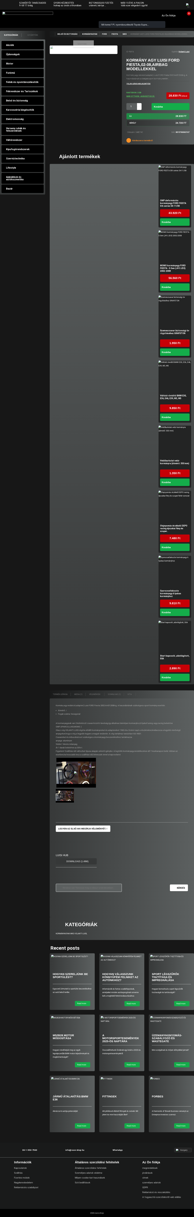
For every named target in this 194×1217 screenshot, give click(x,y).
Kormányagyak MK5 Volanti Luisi (71, 934)
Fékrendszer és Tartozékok (22, 91)
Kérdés (181, 888)
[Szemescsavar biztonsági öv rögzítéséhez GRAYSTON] (175, 312)
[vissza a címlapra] (52, 34)
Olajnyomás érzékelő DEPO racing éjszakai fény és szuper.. (173, 528)
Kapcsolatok (20, 1168)
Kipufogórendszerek (18, 149)
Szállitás (18, 1173)
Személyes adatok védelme (88, 1173)
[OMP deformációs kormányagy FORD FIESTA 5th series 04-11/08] (175, 181)
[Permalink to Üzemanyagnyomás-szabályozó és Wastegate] (171, 1019)
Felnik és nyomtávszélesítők (22, 82)
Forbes (157, 1096)
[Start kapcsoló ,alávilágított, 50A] (175, 637)
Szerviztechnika (15, 158)
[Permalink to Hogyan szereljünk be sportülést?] (72, 956)
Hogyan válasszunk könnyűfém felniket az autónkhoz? (120, 977)
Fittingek (109, 1096)
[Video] (76, 773)
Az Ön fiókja (169, 15)
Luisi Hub (62, 855)
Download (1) (114, 694)
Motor (9, 63)
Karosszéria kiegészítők (20, 109)
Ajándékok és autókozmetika (14, 178)
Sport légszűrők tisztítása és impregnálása (165, 977)
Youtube (179, 5)
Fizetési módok (22, 1177)
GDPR (145, 1187)
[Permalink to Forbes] (171, 1079)
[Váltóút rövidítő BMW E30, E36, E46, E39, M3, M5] (175, 377)
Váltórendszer (14, 140)
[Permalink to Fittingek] (122, 1079)
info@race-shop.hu (74, 1150)
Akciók (10, 45)
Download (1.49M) (77, 861)
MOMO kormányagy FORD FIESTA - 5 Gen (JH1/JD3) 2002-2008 (173, 268)
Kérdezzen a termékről (142, 141)
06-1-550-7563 (69, 15)
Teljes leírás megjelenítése (138, 84)
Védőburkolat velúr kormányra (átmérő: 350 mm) (174, 462)
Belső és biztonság (17, 100)
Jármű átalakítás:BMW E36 (70, 1098)
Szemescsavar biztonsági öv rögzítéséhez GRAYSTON (174, 332)
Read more (82, 1003)
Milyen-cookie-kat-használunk (90, 1177)
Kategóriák (11, 35)
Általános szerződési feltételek (90, 1168)
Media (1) (78, 694)
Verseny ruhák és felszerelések (16, 129)
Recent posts (65, 948)
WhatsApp (86, 15)
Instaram (173, 5)
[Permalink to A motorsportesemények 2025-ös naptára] (122, 1019)
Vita (129, 694)
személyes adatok (151, 1182)
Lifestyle (11, 167)
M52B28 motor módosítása (63, 1037)
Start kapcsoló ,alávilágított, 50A (174, 657)
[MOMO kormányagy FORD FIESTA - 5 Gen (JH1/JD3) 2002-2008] (175, 246)
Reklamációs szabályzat (26, 1187)
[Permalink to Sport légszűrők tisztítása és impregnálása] (171, 958)
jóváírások (147, 1173)
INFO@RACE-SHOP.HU (77, 15)
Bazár (9, 188)
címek (145, 1177)
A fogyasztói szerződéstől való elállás (161, 1197)
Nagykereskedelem (23, 1182)
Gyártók (32, 35)
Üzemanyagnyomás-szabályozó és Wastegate (167, 1038)
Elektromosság (15, 119)
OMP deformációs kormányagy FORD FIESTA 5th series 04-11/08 (173, 203)
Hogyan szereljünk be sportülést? (70, 976)
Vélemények (95, 694)
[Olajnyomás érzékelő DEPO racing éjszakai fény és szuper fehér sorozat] (175, 507)
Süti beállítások (82, 1182)
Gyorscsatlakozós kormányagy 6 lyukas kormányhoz (170, 593)
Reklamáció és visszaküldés (156, 1192)
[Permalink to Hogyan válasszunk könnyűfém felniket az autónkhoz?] (122, 958)
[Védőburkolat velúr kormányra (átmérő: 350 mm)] (175, 442)
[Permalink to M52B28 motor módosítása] (72, 1018)
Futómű (10, 72)
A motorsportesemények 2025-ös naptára (120, 1038)
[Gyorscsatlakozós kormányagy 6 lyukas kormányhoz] (175, 572)
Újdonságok (13, 54)
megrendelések (149, 1168)
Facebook (167, 5)
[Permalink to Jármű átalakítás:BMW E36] (72, 1079)
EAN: (173, 132)
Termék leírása (60, 694)
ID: (127, 52)
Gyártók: (175, 52)
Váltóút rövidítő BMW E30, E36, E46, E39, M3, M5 (173, 397)
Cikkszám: (131, 132)
